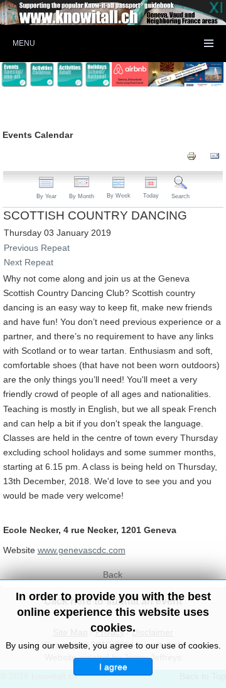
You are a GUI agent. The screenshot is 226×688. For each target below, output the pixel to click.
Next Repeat (28, 262)
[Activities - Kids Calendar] (42, 75)
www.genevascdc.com (82, 550)
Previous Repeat (37, 248)
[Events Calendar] (14, 74)
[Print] (191, 156)
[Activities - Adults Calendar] (70, 74)
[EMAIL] (215, 156)
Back (112, 574)
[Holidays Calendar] (98, 74)
